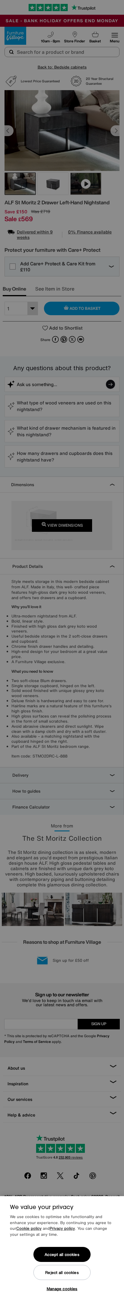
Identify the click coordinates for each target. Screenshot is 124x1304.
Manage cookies (62, 1289)
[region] (62, 1250)
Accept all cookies (62, 1254)
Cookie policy (29, 1228)
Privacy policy (62, 1228)
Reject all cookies (62, 1272)
